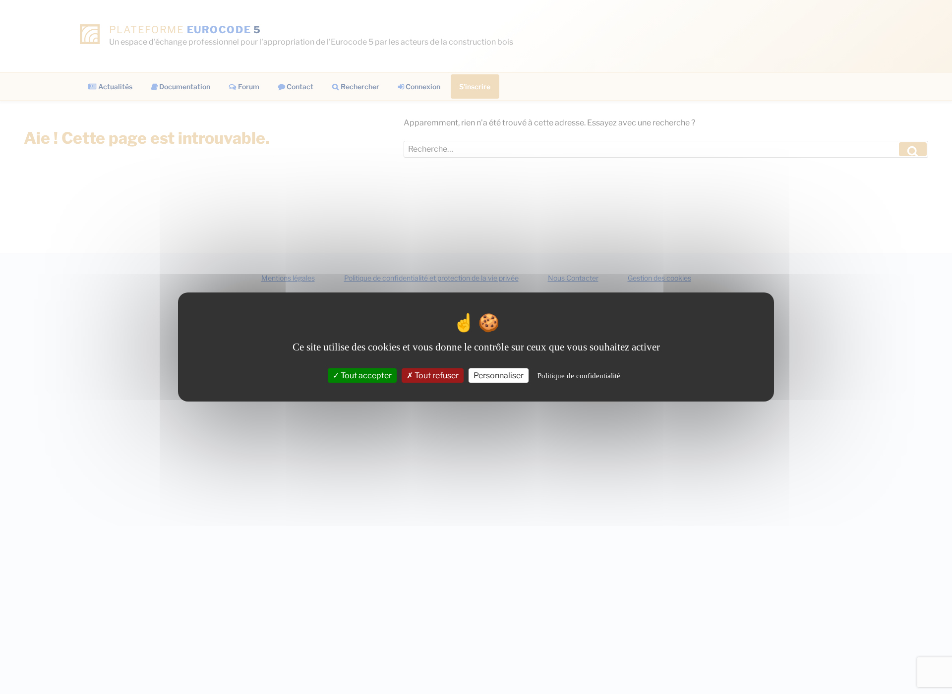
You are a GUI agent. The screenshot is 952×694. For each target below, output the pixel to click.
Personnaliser (499, 375)
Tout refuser (436, 375)
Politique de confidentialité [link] (578, 376)
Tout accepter (365, 375)
